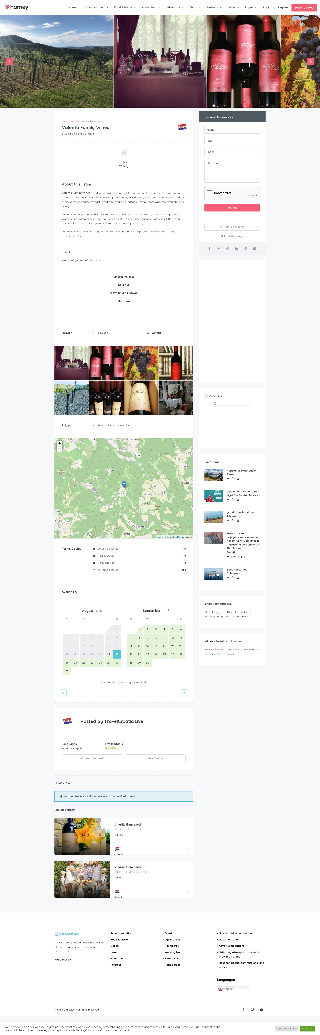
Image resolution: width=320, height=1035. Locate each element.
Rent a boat (172, 964)
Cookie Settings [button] (286, 1028)
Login (267, 7)
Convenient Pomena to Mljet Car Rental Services (243, 493)
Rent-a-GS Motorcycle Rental (241, 472)
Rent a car (171, 958)
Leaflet (160, 536)
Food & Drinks (123, 7)
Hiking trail (172, 946)
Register (283, 7)
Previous (9, 61)
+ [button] (59, 443)
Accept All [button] (307, 1028)
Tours (193, 7)
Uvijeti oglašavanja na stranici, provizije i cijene (239, 954)
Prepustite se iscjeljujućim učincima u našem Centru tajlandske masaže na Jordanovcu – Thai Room (243, 541)
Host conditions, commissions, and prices (241, 965)
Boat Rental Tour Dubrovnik (238, 571)
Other (231, 7)
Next (310, 61)
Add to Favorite (233, 226)
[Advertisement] (232, 321)
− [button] (59, 449)
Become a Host (304, 7)
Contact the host (92, 758)
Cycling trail (173, 939)
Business (212, 7)
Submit (232, 207)
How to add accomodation (236, 933)
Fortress (116, 964)
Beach (115, 946)
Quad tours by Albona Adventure (241, 514)
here (222, 612)
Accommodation (93, 7)
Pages (249, 7)
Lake (114, 952)
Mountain (117, 958)
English (228, 989)
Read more (62, 959)
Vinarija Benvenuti (128, 824)
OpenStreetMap (174, 536)
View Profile (155, 758)
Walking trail (173, 952)
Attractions (149, 7)
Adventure (173, 7)
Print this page (233, 236)
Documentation (229, 939)
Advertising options (231, 946)
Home (72, 7)
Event (168, 933)
